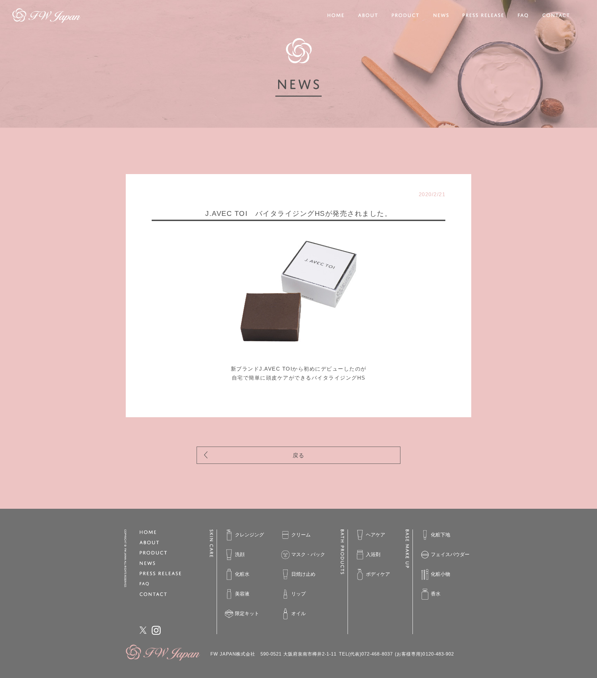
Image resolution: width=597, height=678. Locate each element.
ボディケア (378, 574)
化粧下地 (440, 534)
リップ (298, 593)
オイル (298, 613)
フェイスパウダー (450, 554)
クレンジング (249, 534)
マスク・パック (308, 554)
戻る (299, 455)
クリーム (301, 534)
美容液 (242, 593)
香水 (435, 593)
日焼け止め (303, 574)
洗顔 (240, 554)
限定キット (247, 613)
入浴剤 (373, 554)
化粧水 (242, 574)
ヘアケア (375, 534)
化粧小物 (440, 574)
